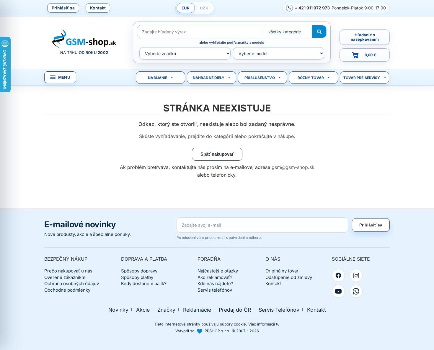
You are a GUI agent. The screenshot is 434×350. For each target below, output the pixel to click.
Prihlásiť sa (63, 7)
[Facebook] (338, 275)
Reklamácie (197, 309)
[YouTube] (338, 291)
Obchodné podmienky (67, 290)
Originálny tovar (281, 271)
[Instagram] (356, 275)
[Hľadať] (319, 31)
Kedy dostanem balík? (144, 283)
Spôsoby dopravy (139, 271)
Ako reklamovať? (215, 277)
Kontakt (98, 7)
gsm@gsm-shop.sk (293, 167)
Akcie (143, 309)
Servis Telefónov (279, 309)
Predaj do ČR (235, 309)
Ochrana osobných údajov (71, 283)
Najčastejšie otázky (218, 271)
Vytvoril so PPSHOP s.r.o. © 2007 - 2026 (217, 330)
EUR (186, 8)
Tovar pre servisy (361, 77)
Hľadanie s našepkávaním (365, 37)
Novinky (118, 309)
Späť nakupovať (217, 154)
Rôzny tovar (311, 77)
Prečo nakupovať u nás (68, 271)
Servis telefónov (215, 290)
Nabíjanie (157, 77)
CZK (204, 8)
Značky (166, 309)
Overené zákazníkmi (65, 277)
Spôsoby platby (137, 277)
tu (278, 324)
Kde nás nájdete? (215, 283)
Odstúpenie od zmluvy (288, 277)
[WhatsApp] (356, 291)
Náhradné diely (209, 77)
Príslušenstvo (259, 77)
